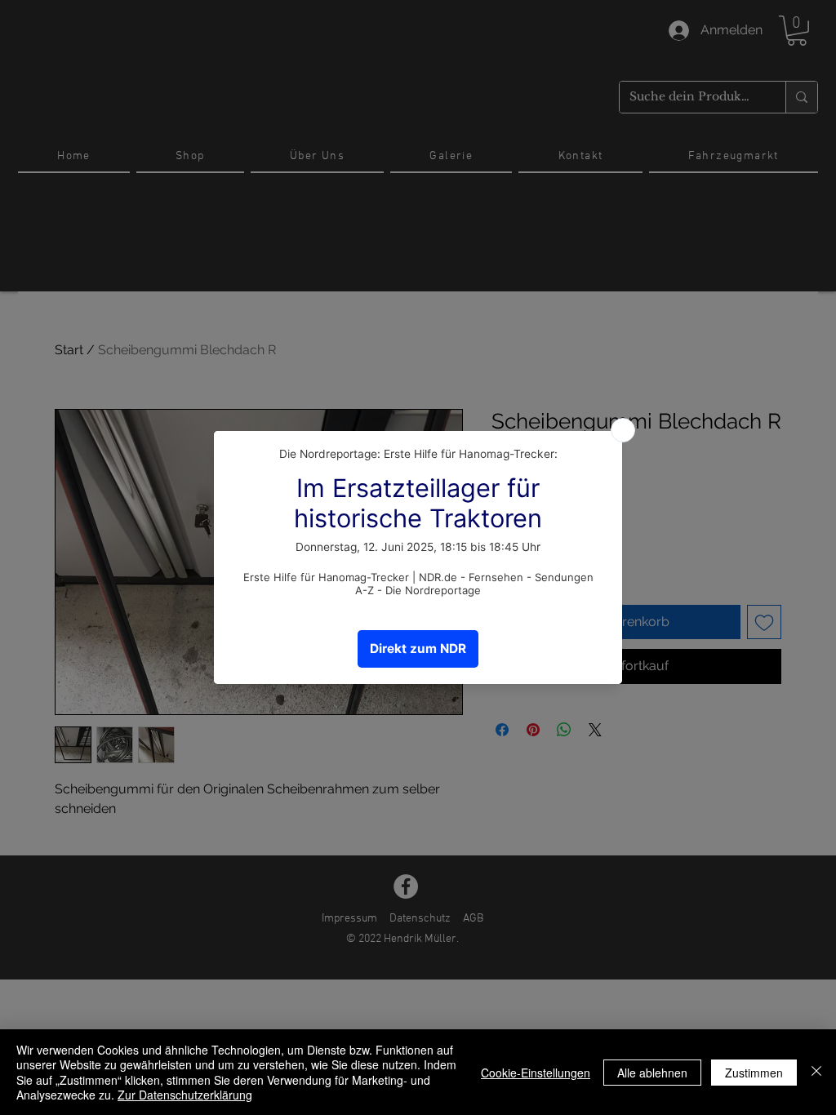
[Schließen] (816, 1072)
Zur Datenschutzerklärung (185, 1094)
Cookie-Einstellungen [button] (535, 1072)
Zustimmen (754, 1072)
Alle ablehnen (652, 1072)
